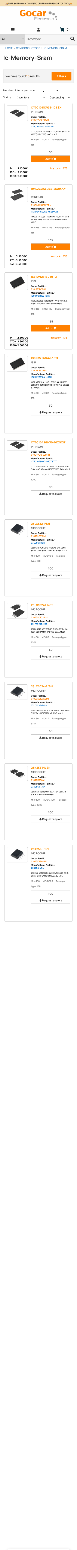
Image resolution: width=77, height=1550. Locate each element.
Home (9, 48)
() (66, 29)
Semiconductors (28, 48)
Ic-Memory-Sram (55, 48)
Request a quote (52, 412)
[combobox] (47, 90)
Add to (49, 159)
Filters (61, 76)
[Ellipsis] (72, 39)
